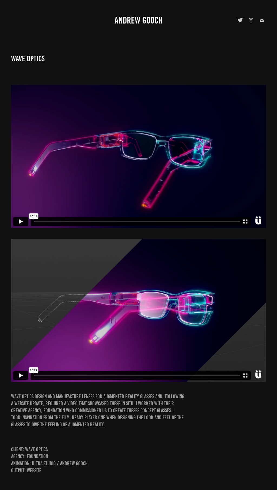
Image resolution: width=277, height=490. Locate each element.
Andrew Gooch (138, 20)
